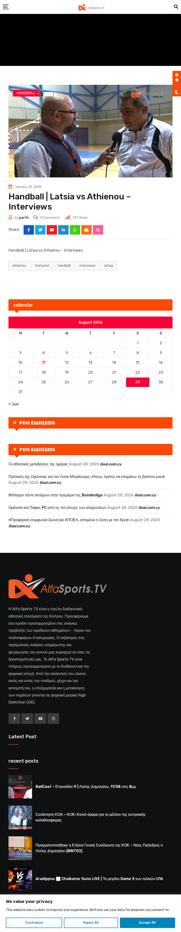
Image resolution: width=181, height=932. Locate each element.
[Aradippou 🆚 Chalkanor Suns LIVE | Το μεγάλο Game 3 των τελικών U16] (20, 879)
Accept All (147, 923)
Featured (42, 266)
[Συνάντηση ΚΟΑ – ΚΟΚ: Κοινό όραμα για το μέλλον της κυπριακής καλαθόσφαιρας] (20, 817)
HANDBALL (64, 266)
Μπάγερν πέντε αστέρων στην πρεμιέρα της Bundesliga (55, 495)
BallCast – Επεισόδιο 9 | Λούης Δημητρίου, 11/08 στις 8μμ (86, 786)
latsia (108, 266)
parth (24, 218)
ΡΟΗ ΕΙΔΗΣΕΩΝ (37, 423)
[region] (90, 913)
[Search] (176, 6)
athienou (19, 266)
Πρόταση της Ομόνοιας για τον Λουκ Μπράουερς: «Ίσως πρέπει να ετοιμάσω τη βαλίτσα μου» (86, 476)
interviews (87, 266)
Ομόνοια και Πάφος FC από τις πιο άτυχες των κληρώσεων (57, 507)
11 (43, 362)
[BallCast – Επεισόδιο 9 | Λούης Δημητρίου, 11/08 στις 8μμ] (20, 787)
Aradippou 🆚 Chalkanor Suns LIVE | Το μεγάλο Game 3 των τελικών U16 (99, 878)
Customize (34, 923)
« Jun (13, 404)
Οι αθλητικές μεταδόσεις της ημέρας (38, 464)
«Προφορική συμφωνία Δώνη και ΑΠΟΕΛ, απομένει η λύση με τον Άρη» (68, 520)
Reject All (91, 923)
